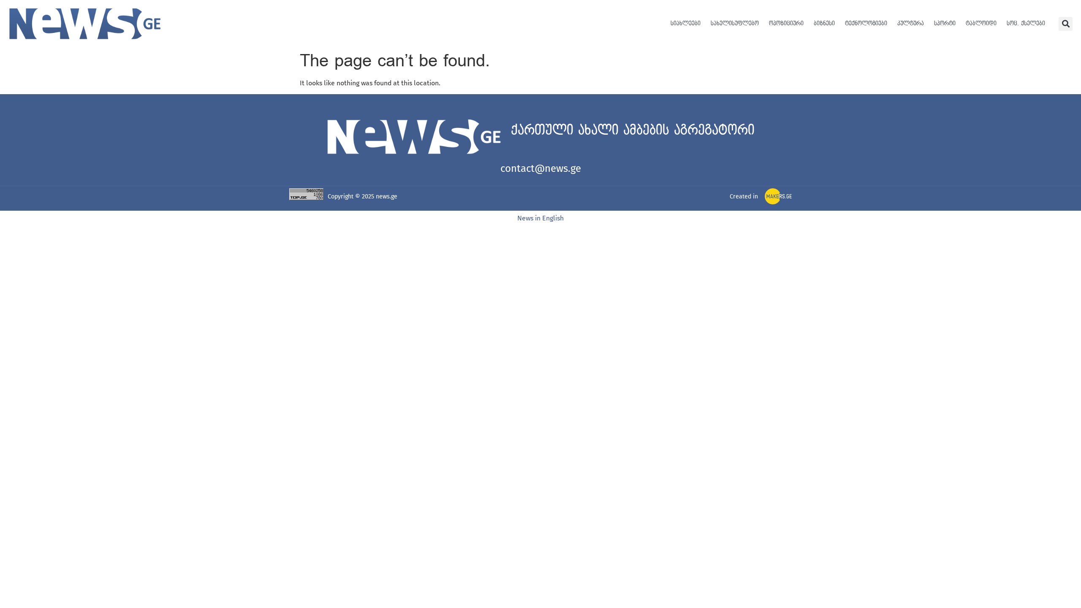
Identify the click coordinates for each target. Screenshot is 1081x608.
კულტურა (910, 23)
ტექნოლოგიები (866, 23)
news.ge (386, 196)
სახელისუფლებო (735, 23)
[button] (1066, 24)
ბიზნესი (824, 23)
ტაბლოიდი (981, 23)
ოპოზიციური (786, 23)
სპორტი (945, 23)
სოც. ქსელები (1026, 23)
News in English (540, 218)
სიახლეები (686, 23)
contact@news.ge (540, 168)
